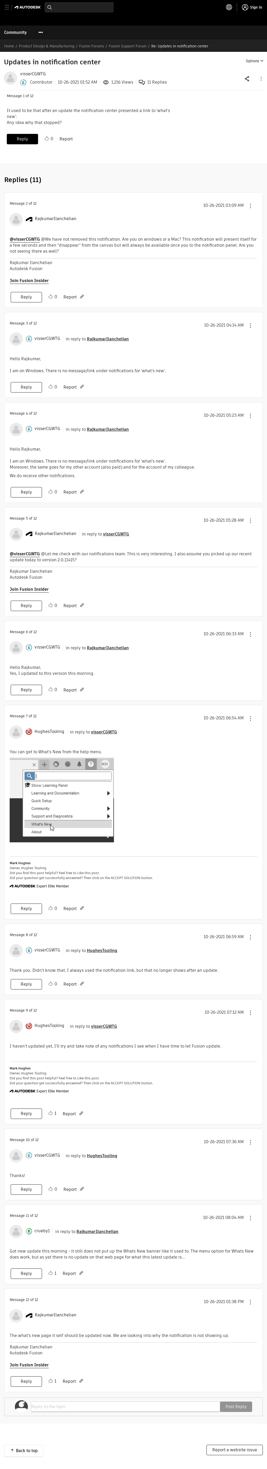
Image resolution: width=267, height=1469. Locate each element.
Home (9, 46)
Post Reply (236, 1407)
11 (27, 1215)
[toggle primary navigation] (10, 7)
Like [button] (46, 138)
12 (27, 1299)
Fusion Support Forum (128, 46)
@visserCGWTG (25, 239)
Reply (22, 139)
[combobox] (79, 7)
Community (15, 32)
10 (28, 1139)
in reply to (97, 339)
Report (66, 139)
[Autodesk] (28, 7)
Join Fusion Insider (29, 281)
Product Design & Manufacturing (46, 46)
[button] (260, 78)
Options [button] (252, 61)
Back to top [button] (27, 1451)
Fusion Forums (91, 46)
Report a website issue (234, 1450)
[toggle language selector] (229, 7)
